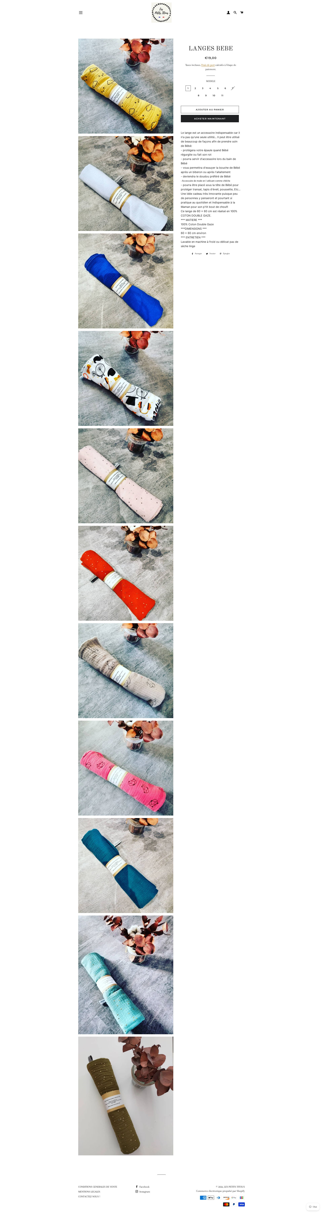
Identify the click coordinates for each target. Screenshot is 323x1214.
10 (214, 95)
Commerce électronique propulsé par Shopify (220, 1190)
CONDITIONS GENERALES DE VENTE (97, 1186)
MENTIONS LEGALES (89, 1191)
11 (222, 95)
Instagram (144, 1191)
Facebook (144, 1186)
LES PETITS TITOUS (234, 1186)
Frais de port (208, 65)
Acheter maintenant (210, 118)
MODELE (210, 81)
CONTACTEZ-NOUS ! (89, 1196)
